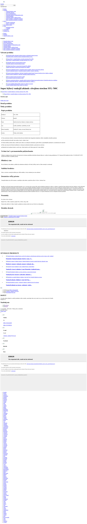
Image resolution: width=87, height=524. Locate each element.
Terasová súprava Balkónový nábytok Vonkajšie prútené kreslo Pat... (20, 74)
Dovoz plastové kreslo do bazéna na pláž (15, 78)
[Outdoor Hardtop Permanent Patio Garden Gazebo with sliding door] (21, 272)
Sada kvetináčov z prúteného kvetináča (14, 18)
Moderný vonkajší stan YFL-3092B (11, 217)
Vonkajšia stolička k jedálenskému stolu (14, 15)
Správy (4, 21)
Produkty (5, 10)
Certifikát (8, 28)
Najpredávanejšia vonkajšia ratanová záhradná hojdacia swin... (19, 56)
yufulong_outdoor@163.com (12, 291)
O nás (4, 26)
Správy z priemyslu (10, 23)
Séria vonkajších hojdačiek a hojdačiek (14, 20)
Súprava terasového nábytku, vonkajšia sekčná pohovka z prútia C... (20, 81)
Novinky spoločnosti (10, 22)
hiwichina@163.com (10, 292)
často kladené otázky (7, 24)
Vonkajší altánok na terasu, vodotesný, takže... (19, 285)
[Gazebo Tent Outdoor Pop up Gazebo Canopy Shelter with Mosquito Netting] (20, 266)
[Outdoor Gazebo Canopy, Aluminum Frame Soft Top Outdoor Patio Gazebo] (24, 277)
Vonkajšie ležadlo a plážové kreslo (13, 17)
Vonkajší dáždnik (9, 16)
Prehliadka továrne (10, 27)
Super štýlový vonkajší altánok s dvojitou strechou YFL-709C (19, 60)
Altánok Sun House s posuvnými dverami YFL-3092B (17, 67)
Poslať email (3, 311)
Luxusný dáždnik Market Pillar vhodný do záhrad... (17, 85)
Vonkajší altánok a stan (11, 11)
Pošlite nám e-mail (4, 100)
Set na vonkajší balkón (11, 13)
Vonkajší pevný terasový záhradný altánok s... (19, 274)
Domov (5, 9)
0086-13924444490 (13, 290)
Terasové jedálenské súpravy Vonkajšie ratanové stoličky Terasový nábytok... (22, 70)
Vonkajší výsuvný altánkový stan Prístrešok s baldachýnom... (23, 269)
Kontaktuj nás (6, 31)
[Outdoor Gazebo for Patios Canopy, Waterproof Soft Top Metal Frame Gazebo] (22, 282)
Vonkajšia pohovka (10, 12)
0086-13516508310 (7, 325)
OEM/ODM (6, 29)
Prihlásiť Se (3, 299)
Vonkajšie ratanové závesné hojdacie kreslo (15, 63)
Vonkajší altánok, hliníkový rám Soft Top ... (18, 280)
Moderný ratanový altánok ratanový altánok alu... (20, 264)
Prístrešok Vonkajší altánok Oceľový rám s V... (19, 258)
